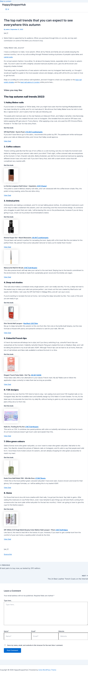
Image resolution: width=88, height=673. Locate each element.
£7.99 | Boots (40, 478)
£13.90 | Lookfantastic (34, 132)
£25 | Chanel (42, 186)
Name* (6, 631)
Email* (33, 631)
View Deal (7, 141)
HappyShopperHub (14, 4)
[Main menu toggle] (7, 9)
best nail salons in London (30, 82)
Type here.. (8, 600)
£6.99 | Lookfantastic (40, 238)
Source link (8, 554)
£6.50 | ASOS (36, 375)
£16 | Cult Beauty (30, 268)
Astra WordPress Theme (47, 670)
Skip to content (5, 1)
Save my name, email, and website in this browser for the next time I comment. (35, 645)
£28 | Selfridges (62, 530)
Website (61, 631)
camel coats (8, 57)
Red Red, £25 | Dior (31, 323)
